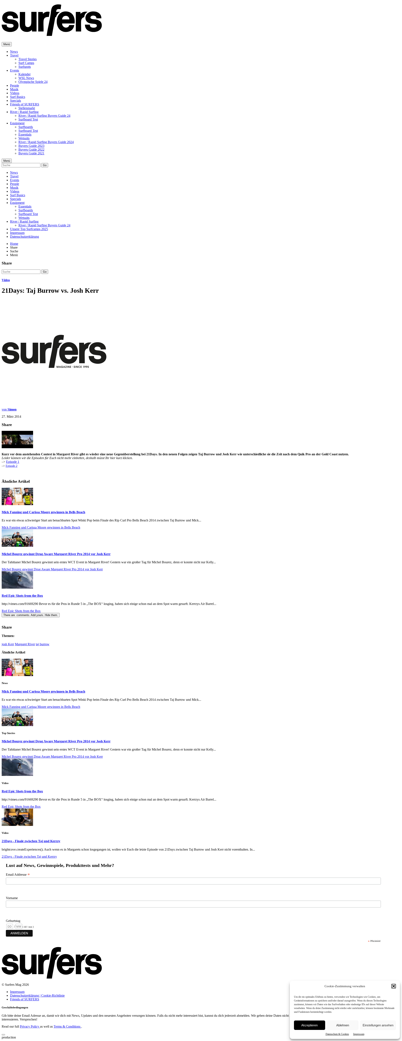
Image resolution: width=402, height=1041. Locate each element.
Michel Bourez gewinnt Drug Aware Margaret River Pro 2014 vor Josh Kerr (56, 554)
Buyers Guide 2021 (31, 153)
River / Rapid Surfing (24, 112)
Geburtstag (13, 921)
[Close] (3, 1034)
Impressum (358, 1034)
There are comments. (30, 615)
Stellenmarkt (26, 108)
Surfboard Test (28, 119)
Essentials (24, 134)
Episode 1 (12, 461)
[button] (394, 986)
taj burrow (42, 644)
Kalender (24, 74)
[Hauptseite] (52, 33)
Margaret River (25, 644)
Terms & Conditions (67, 1026)
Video (6, 280)
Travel (14, 55)
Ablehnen (342, 1025)
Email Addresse (18, 874)
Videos (14, 93)
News (14, 51)
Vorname (12, 898)
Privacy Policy (30, 1026)
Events (14, 70)
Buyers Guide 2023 (31, 146)
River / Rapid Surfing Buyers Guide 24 (44, 115)
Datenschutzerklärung (24, 236)
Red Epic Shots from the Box (22, 595)
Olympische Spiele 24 (33, 81)
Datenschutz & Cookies (337, 1034)
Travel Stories (27, 59)
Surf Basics (17, 97)
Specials (15, 100)
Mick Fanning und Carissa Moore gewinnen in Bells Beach (43, 512)
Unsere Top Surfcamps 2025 (29, 229)
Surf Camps (26, 63)
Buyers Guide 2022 (31, 149)
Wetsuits (24, 138)
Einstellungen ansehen (378, 1025)
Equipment (17, 123)
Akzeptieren (309, 1025)
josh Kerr (8, 644)
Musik (14, 89)
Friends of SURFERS (24, 104)
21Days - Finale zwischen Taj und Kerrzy (31, 841)
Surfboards (25, 127)
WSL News (26, 78)
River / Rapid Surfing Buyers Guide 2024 (46, 142)
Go (44, 165)
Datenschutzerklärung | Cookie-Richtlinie (37, 995)
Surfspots (24, 66)
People (14, 85)
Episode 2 (11, 465)
